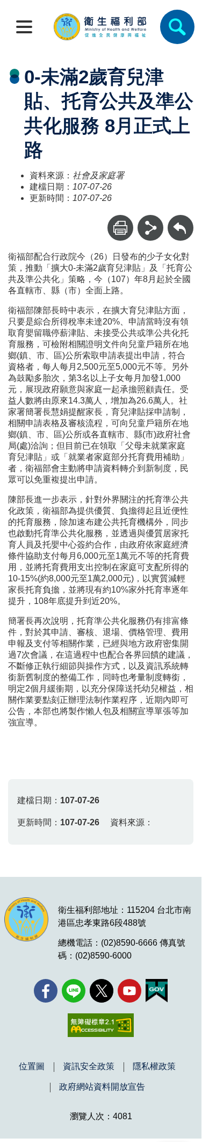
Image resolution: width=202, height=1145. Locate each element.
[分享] (150, 228)
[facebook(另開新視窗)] (45, 991)
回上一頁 (180, 220)
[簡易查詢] (177, 27)
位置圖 (32, 1066)
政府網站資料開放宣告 (102, 1087)
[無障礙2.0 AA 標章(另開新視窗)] (101, 1025)
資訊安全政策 (88, 1066)
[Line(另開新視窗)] (73, 991)
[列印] (120, 228)
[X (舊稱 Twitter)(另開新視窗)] (101, 991)
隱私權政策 (154, 1066)
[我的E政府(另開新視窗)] (157, 991)
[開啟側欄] (24, 27)
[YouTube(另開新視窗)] (129, 991)
